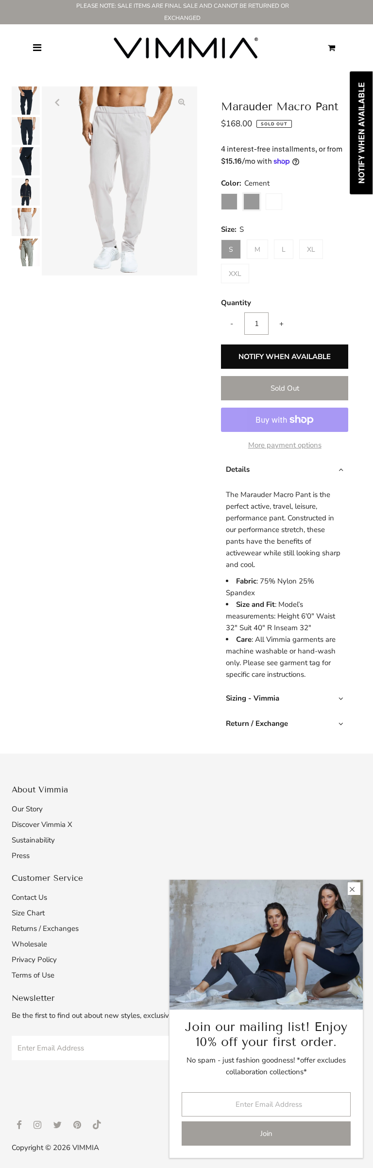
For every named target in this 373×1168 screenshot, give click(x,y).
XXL (235, 273)
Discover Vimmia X (42, 824)
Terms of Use (33, 975)
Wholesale (29, 944)
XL (311, 249)
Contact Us (29, 897)
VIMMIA (85, 1147)
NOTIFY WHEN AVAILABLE (284, 356)
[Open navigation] (37, 48)
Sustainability (33, 840)
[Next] (81, 102)
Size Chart (28, 913)
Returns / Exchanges (45, 928)
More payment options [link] (285, 445)
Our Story (27, 809)
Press (21, 855)
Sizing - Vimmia (252, 698)
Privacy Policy (34, 959)
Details (238, 469)
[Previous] (57, 102)
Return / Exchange (257, 723)
